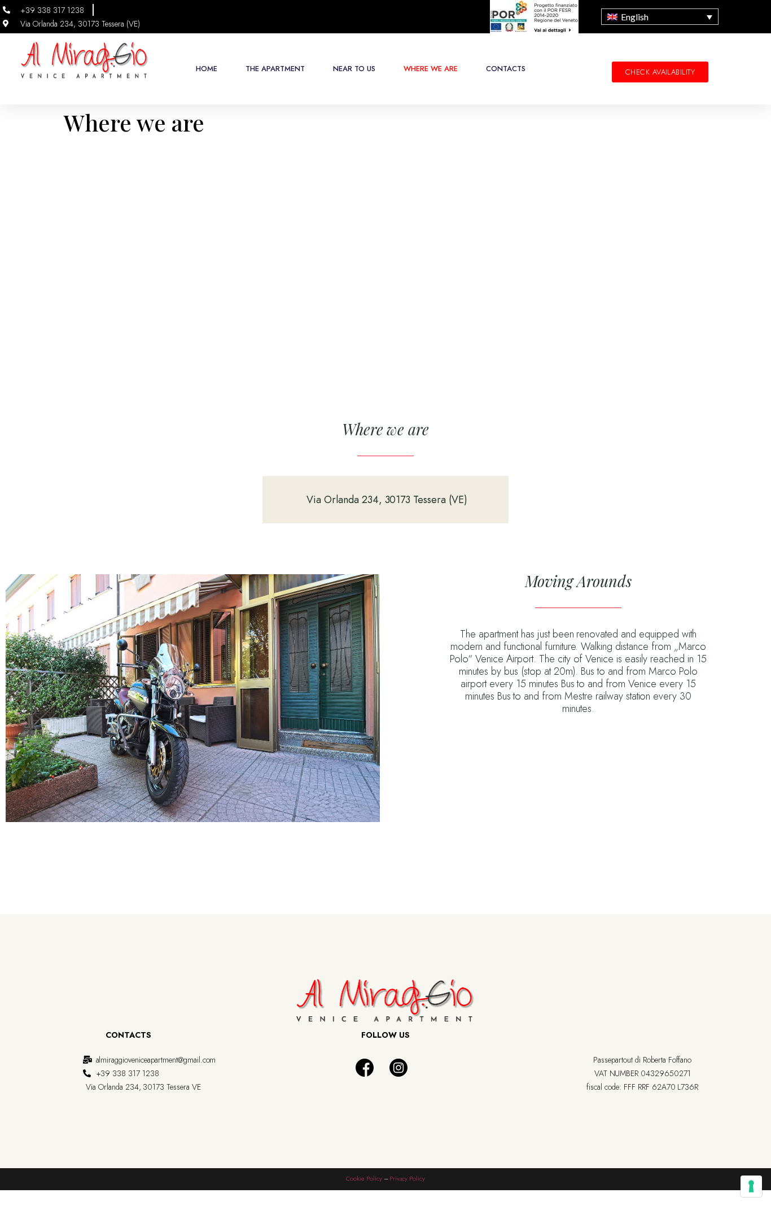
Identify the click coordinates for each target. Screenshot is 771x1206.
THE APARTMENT (275, 68)
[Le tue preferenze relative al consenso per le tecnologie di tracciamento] (751, 1186)
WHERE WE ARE (431, 68)
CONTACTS (505, 68)
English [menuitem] (635, 16)
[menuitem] (660, 16)
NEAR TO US (354, 68)
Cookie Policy (364, 1178)
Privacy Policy (407, 1178)
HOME (206, 68)
